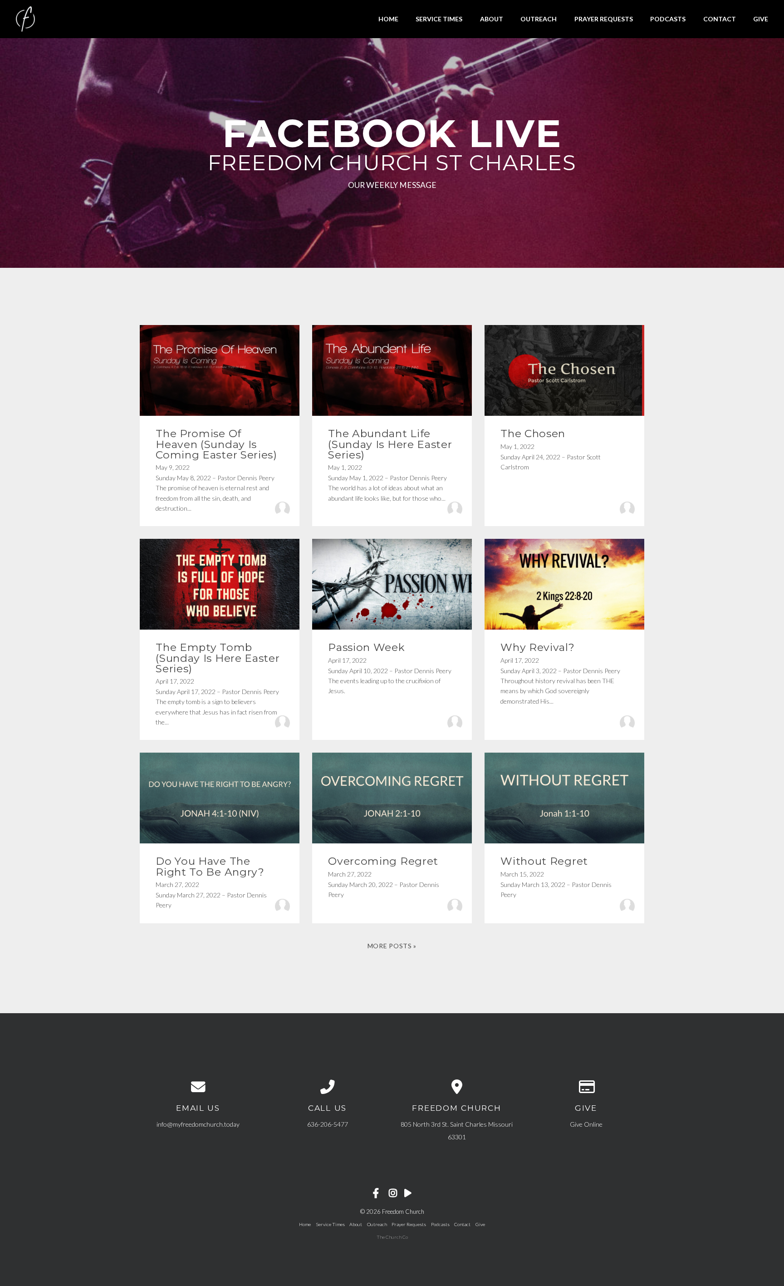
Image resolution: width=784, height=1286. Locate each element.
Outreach (538, 19)
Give (760, 19)
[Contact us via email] (198, 1087)
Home (388, 19)
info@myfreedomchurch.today (198, 1124)
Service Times (439, 19)
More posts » (392, 946)
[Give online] (586, 1087)
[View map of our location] (456, 1087)
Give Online (586, 1124)
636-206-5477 (327, 1124)
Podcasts (668, 19)
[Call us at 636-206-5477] (327, 1087)
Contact (719, 19)
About (491, 19)
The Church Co (392, 1237)
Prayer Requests (603, 19)
